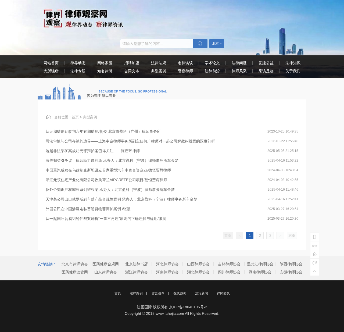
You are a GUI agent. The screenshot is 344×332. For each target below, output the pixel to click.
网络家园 (104, 63)
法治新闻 (201, 293)
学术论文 (212, 63)
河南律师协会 (167, 272)
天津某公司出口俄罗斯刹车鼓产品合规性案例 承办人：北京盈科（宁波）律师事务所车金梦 (121, 199)
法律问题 (239, 63)
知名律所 (104, 71)
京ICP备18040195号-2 (188, 307)
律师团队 (223, 293)
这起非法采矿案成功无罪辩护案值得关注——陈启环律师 (93, 151)
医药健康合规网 (105, 264)
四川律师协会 (229, 272)
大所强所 (51, 71)
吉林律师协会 (229, 264)
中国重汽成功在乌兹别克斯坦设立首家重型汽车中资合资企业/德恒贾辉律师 (108, 170)
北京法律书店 (136, 264)
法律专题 (77, 71)
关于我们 (292, 71)
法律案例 (136, 293)
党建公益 (266, 63)
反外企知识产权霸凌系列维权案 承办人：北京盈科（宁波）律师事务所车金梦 (110, 189)
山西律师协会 (198, 264)
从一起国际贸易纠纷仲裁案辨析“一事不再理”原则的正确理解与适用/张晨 (106, 218)
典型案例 (158, 71)
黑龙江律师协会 (260, 264)
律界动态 (77, 63)
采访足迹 (266, 71)
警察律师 (185, 71)
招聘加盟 (131, 63)
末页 (291, 236)
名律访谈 (185, 63)
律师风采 (239, 71)
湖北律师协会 (198, 272)
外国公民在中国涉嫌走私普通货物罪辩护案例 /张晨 (88, 209)
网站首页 (51, 63)
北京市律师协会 (75, 264)
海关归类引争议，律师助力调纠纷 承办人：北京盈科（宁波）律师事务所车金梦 (112, 160)
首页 (75, 117)
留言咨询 (158, 293)
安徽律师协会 (291, 272)
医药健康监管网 (75, 272)
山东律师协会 (105, 272)
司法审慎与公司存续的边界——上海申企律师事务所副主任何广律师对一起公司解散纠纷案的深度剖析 (130, 141)
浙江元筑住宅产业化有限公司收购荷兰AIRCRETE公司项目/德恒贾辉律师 (106, 180)
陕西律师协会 (291, 264)
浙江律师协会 (136, 272)
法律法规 (158, 63)
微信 (314, 245)
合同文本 (131, 71)
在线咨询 (179, 293)
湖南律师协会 (260, 272)
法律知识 (292, 63)
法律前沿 (212, 71)
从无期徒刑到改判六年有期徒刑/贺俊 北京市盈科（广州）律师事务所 (103, 131)
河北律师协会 (167, 264)
